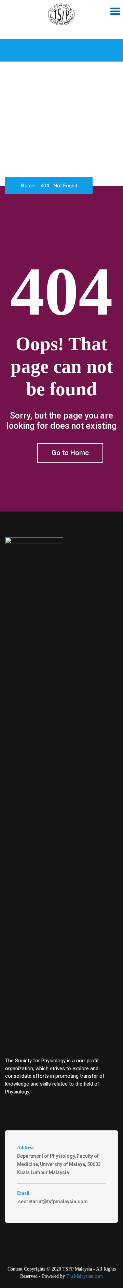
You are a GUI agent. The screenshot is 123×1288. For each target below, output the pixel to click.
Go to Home (70, 453)
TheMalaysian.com (84, 1276)
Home (27, 185)
